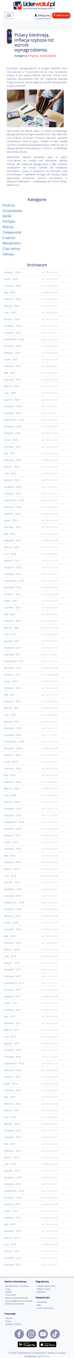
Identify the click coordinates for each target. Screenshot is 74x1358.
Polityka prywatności (46, 1285)
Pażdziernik (14, 339)
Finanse (33, 56)
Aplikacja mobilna (13, 1324)
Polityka (8, 221)
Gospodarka (48, 56)
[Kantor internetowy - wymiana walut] (34, 5)
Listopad (12, 332)
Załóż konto (62, 15)
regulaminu (42, 1356)
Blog (39, 1305)
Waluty (7, 227)
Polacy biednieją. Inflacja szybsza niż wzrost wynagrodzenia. (34, 42)
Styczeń (12, 319)
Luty (10, 312)
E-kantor (9, 237)
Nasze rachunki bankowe (16, 1297)
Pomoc (8, 1321)
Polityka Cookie (43, 1288)
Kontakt (8, 1318)
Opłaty (8, 1291)
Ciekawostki (11, 232)
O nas (8, 1288)
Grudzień (12, 325)
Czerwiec (12, 285)
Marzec (11, 305)
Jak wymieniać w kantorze (17, 1285)
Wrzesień (12, 346)
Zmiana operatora (45, 1308)
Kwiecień (12, 299)
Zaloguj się (43, 15)
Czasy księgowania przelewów (19, 1300)
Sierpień (12, 272)
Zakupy (8, 254)
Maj (9, 292)
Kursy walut (10, 1294)
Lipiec (11, 279)
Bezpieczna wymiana (14, 1303)
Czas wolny (11, 248)
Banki (6, 216)
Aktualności (11, 243)
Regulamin (41, 1291)
